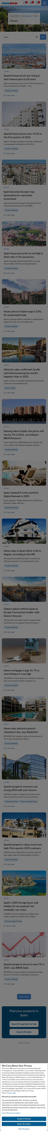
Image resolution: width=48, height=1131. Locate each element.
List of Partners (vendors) (11, 1113)
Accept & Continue (24, 1119)
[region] (24, 1097)
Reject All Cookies (24, 1124)
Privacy (9, 1093)
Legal (14, 1093)
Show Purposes (24, 1129)
